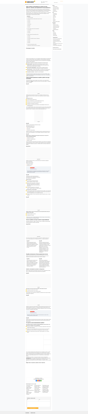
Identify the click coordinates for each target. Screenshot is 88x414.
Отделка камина (55, 11)
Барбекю (54, 15)
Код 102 (29, 21)
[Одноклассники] (38, 380)
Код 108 (29, 25)
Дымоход (54, 23)
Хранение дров (55, 35)
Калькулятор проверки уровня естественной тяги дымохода (56, 40)
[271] (47, 347)
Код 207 (29, 31)
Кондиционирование (55, 29)
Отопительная (55, 13)
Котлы (27, 4)
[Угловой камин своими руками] (58, 46)
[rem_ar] (47, 337)
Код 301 (29, 35)
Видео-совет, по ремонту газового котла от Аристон (34, 45)
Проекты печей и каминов (56, 21)
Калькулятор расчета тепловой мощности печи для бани (57, 43)
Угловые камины (55, 6)
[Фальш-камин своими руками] (58, 50)
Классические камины (56, 7)
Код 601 (29, 42)
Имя (27, 399)
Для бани (54, 19)
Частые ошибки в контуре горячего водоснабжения (33, 28)
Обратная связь (33, 412)
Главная (26, 4)
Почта (39, 399)
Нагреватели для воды (56, 27)
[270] (47, 342)
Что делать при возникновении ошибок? (32, 44)
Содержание (27, 412)
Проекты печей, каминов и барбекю (45, 2)
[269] (34, 342)
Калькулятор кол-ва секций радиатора (57, 38)
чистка (32, 81)
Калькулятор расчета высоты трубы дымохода (57, 42)
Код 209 (29, 32)
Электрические (55, 14)
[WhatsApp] (41, 380)
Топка (54, 31)
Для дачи (54, 20)
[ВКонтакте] (36, 380)
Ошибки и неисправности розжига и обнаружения (34, 38)
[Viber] (39, 380)
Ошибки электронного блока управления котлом (33, 34)
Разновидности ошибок (30, 17)
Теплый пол (54, 28)
